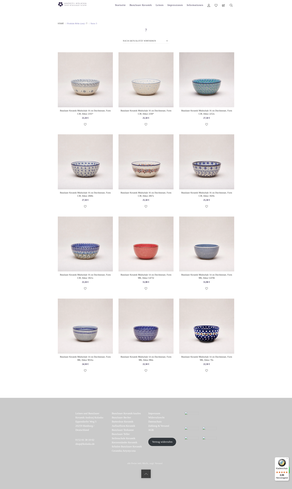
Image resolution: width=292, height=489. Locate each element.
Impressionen (175, 5)
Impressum (154, 413)
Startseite (120, 5)
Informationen (195, 5)
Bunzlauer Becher (121, 417)
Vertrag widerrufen (162, 441)
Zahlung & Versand (158, 425)
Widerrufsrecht (156, 417)
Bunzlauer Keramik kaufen (126, 413)
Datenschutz (155, 421)
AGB (151, 430)
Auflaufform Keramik (123, 425)
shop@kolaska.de (85, 444)
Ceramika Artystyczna (124, 450)
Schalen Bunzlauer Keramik (127, 446)
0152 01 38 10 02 (84, 439)
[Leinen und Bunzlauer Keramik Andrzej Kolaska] (74, 4)
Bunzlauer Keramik (141, 5)
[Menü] (287, 459)
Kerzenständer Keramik (124, 442)
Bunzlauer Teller (121, 434)
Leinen (160, 5)
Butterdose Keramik (122, 421)
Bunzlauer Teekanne (123, 430)
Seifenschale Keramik (123, 438)
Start (61, 23)
